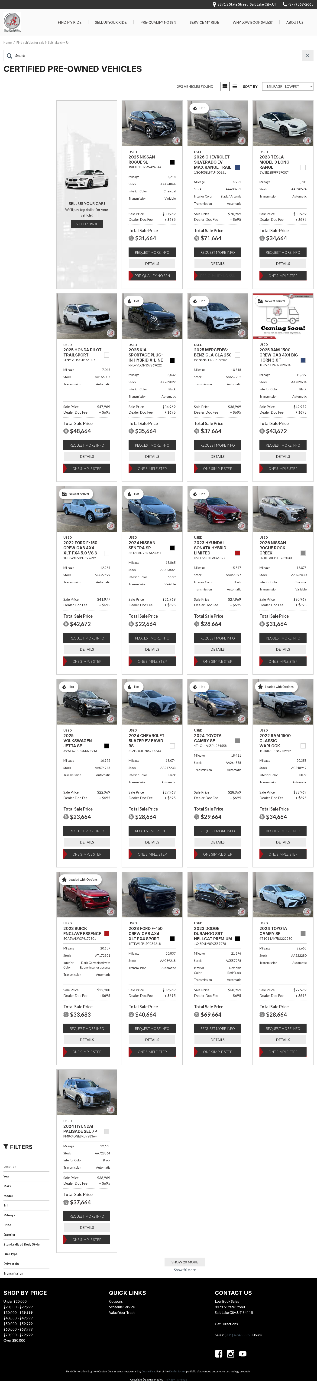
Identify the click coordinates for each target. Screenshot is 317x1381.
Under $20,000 (15, 1301)
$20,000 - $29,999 (18, 1307)
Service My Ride (204, 22)
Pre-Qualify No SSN (158, 22)
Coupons (116, 1301)
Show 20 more (184, 1262)
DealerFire (148, 1371)
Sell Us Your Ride (111, 22)
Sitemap (182, 1379)
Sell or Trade (87, 224)
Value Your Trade (122, 1312)
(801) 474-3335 (237, 1335)
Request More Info (152, 252)
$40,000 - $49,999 (18, 1318)
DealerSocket (177, 1371)
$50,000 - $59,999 (18, 1324)
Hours (257, 1335)
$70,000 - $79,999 (18, 1335)
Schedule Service (122, 1307)
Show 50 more (185, 1270)
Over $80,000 (14, 1340)
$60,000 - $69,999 (18, 1329)
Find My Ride (69, 22)
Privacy (170, 1379)
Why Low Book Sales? (253, 22)
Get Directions (226, 1324)
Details (152, 263)
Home (7, 42)
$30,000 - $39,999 (18, 1312)
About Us (294, 22)
